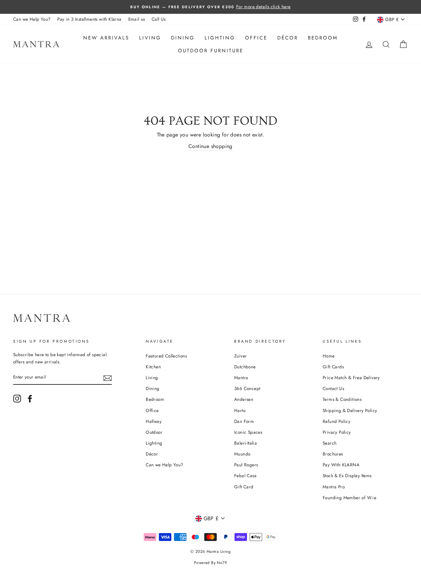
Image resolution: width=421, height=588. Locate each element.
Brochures (333, 454)
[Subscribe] (107, 377)
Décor (287, 37)
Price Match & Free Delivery (351, 377)
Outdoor (154, 432)
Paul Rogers (246, 464)
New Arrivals (106, 37)
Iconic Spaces (248, 432)
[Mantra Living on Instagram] (17, 399)
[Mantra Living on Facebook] (30, 399)
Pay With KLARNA (341, 464)
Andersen (243, 399)
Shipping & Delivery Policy (350, 410)
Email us (136, 19)
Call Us (159, 19)
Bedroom (323, 37)
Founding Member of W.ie (349, 497)
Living (150, 37)
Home (329, 356)
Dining (183, 37)
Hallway (153, 421)
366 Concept (247, 388)
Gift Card (244, 486)
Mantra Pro (334, 486)
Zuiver (240, 356)
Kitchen (153, 366)
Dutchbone (245, 366)
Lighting (220, 37)
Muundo (242, 454)
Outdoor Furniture (210, 50)
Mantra (241, 377)
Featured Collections (166, 356)
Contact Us (333, 388)
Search (329, 443)
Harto (239, 410)
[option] (210, 7)
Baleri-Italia (245, 443)
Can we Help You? (32, 19)
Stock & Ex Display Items (347, 475)
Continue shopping (210, 146)
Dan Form (244, 421)
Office (256, 37)
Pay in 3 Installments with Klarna (89, 19)
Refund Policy (336, 421)
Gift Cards (333, 366)
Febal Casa (245, 475)
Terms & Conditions (342, 399)
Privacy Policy (337, 432)
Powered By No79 (210, 563)
